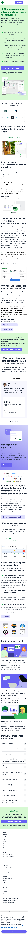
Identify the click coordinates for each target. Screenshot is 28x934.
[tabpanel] (14, 236)
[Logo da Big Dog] (15, 421)
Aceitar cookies (14, 931)
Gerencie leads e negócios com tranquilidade (13, 539)
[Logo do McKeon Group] (12, 421)
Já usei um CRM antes (13, 137)
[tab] (14, 378)
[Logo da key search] (17, 421)
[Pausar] (25, 121)
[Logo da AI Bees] (14, 421)
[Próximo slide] (25, 378)
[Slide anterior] (3, 378)
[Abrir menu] (25, 2)
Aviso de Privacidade (13, 927)
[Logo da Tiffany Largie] (11, 421)
